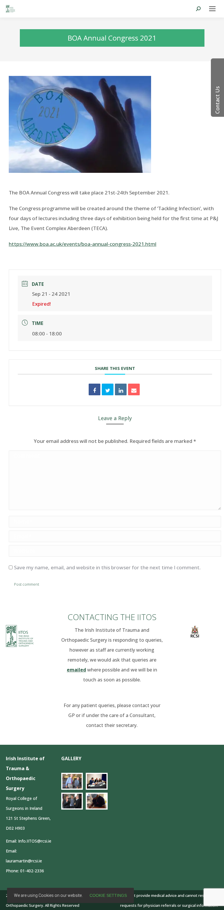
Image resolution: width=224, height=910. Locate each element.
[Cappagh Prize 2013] (72, 801)
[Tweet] (107, 389)
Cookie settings (108, 895)
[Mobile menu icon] (212, 9)
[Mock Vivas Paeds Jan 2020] (97, 781)
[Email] (134, 389)
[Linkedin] (121, 389)
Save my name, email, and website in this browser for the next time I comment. (107, 567)
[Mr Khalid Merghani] (97, 801)
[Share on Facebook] (94, 389)
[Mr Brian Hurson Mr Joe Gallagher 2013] (72, 781)
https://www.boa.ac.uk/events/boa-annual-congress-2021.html (82, 244)
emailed (76, 670)
